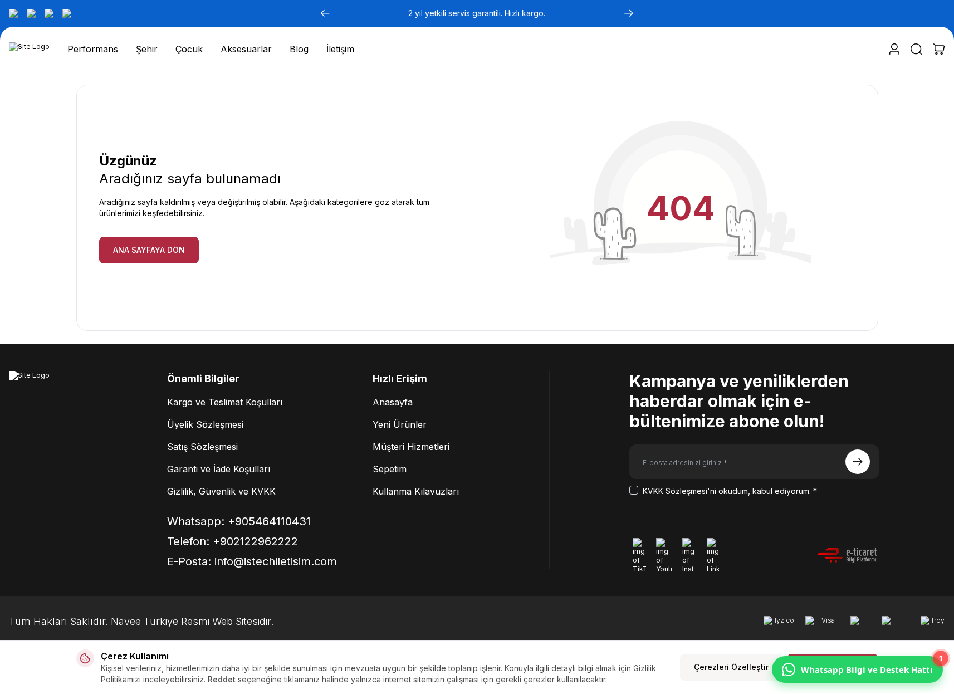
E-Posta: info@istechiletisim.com (252, 561)
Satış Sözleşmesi (202, 446)
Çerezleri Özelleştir (731, 667)
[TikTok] (13, 13)
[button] (325, 13)
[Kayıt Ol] (857, 461)
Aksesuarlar (246, 49)
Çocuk (189, 49)
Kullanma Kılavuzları (416, 491)
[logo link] (29, 49)
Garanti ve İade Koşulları (218, 469)
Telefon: (232, 541)
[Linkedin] (66, 13)
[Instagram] (49, 13)
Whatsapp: (239, 521)
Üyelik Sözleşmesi (205, 424)
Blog (299, 49)
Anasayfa (393, 402)
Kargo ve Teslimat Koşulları (224, 402)
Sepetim (390, 469)
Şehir (147, 49)
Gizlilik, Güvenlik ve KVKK (221, 491)
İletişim (340, 49)
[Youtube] (31, 13)
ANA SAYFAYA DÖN (149, 250)
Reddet (222, 679)
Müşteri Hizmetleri (411, 446)
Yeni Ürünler (400, 424)
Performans (92, 49)
